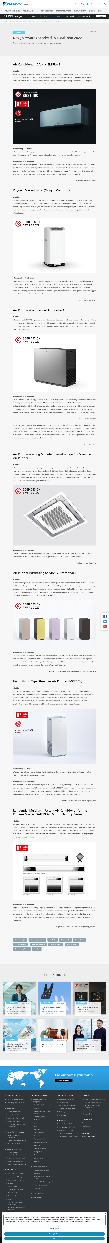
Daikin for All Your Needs (16, 1118)
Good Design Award (37, 940)
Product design (20, 940)
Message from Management (17, 1177)
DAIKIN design (12, 16)
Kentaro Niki (65, 940)
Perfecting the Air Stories (16, 1103)
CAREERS (92, 11)
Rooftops (37, 1145)
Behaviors (11, 1183)
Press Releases (86, 1126)
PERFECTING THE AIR (12, 11)
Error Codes (37, 1188)
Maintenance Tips (39, 1173)
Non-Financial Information (67, 1105)
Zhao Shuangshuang (21, 949)
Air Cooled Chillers (40, 1139)
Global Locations (63, 1080)
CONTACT (85, 1133)
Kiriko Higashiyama (38, 944)
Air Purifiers (38, 1120)
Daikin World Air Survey (16, 1144)
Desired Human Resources (93, 1102)
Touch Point (55, 16)
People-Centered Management (95, 1099)
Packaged (37, 1136)
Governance (62, 1130)
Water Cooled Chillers (41, 1142)
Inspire (45, 16)
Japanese (100, 16)
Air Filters (37, 1161)
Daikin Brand (11, 1108)
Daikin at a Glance (14, 1111)
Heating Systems (39, 1116)
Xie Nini (36, 949)
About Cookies (54, 1229)
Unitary (36, 1108)
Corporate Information (15, 1173)
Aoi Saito (53, 940)
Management (75, 1124)
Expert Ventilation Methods (17, 1140)
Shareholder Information (67, 1108)
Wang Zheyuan (72, 944)
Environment (63, 1127)
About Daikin (12, 21)
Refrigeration (38, 1152)
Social (73, 1127)
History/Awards (69, 16)
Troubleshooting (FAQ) (41, 1170)
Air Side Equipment (40, 1148)
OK (54, 1238)
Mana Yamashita (55, 944)
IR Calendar (62, 1115)
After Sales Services (40, 1167)
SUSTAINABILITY (80, 11)
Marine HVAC (38, 1158)
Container (37, 1155)
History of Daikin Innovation (17, 1158)
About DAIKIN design (85, 16)
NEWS (100, 11)
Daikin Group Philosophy (16, 1180)
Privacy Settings (54, 1234)
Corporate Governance (15, 1196)
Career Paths (89, 1111)
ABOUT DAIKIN (28, 11)
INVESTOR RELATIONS (63, 11)
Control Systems (39, 1132)
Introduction (63, 1124)
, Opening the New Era (17, 1164)
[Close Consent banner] (105, 1213)
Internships (88, 1114)
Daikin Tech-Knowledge (15, 1132)
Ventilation (37, 1129)
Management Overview (15, 1189)
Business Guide (12, 1193)
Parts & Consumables (40, 1185)
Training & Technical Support (43, 1182)
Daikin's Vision (12, 1186)
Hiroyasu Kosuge (20, 944)
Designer (35, 16)
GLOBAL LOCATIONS (89, 1136)
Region (80, 4)
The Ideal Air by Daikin (15, 1099)
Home (5, 21)
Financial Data (63, 1102)
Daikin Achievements (14, 1149)
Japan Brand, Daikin (14, 1115)
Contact (93, 4)
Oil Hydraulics (38, 1197)
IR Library (62, 1112)
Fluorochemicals (38, 1194)
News (9, 1199)
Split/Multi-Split (39, 1105)
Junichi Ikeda (79, 940)
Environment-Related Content (68, 1136)
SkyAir (36, 1123)
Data (71, 1130)
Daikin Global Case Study (16, 1161)
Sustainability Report (65, 1133)
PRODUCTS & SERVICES (45, 11)
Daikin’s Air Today (14, 1121)
